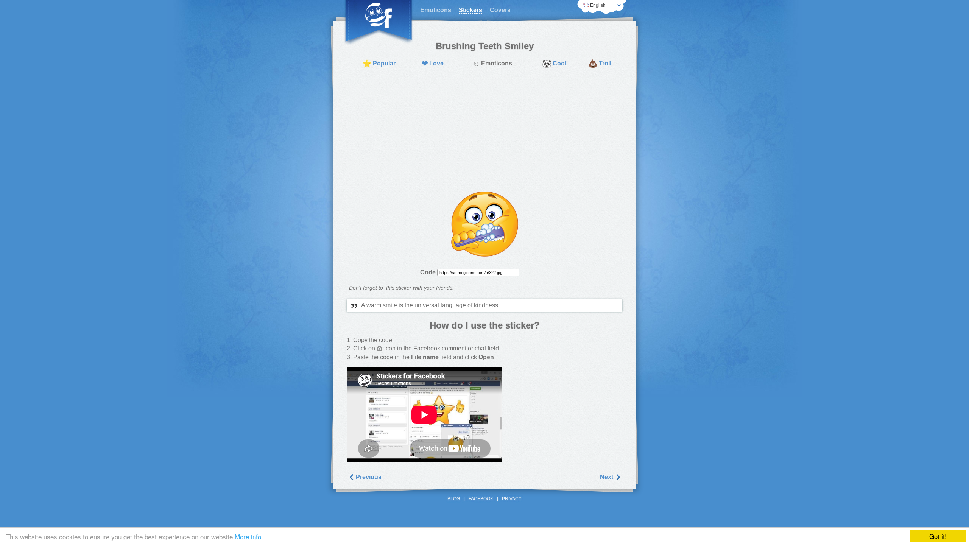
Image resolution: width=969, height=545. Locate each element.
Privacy (512, 498)
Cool (554, 63)
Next (607, 477)
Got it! (938, 536)
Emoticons (435, 10)
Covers (500, 10)
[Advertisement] (484, 131)
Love (433, 63)
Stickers (470, 10)
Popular (379, 63)
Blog (453, 498)
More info (248, 536)
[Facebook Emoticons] (378, 22)
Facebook (481, 498)
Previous (368, 477)
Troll (599, 63)
